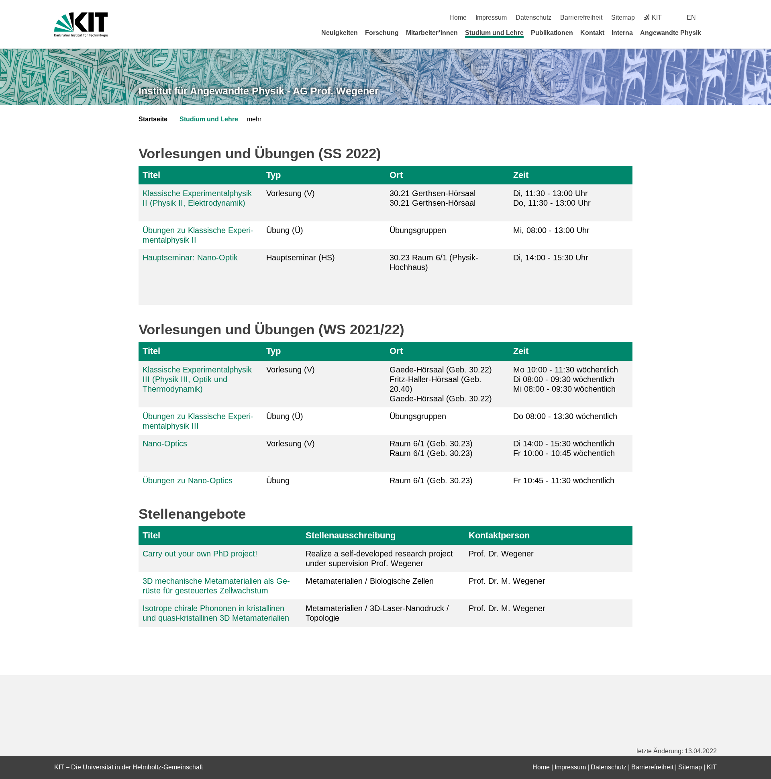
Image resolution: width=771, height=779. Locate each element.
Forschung (382, 32)
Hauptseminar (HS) (300, 257)
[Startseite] (714, 33)
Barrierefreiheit (581, 17)
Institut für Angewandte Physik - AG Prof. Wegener (259, 90)
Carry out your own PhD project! (200, 553)
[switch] (714, 17)
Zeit (520, 175)
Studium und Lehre (494, 32)
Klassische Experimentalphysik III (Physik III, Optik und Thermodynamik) (197, 379)
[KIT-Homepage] (81, 24)
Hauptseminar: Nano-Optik (190, 257)
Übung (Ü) (284, 230)
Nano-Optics (165, 443)
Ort (396, 175)
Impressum (491, 17)
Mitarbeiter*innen (432, 32)
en (691, 17)
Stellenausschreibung (351, 535)
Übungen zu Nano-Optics (188, 480)
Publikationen (552, 32)
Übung (278, 480)
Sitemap (623, 17)
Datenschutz (533, 17)
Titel (151, 175)
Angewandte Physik (670, 32)
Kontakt (592, 32)
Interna (622, 32)
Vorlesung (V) (290, 193)
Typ (273, 175)
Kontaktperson (499, 535)
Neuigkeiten (339, 32)
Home (458, 17)
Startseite (153, 119)
